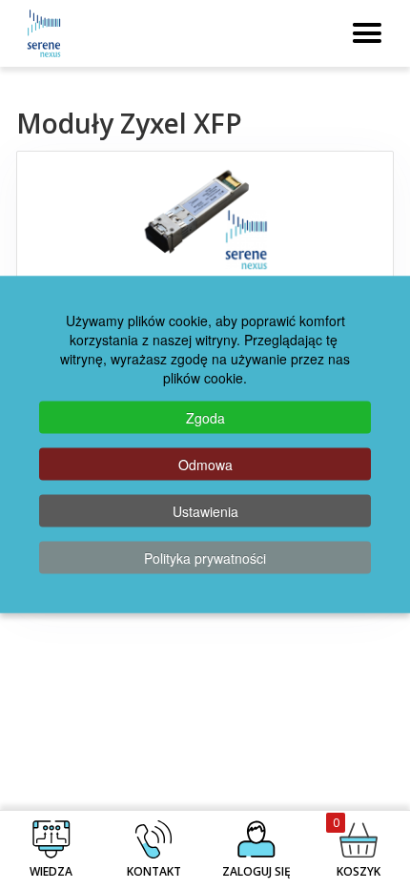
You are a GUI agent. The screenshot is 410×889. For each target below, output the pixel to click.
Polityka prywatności (205, 558)
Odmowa (205, 464)
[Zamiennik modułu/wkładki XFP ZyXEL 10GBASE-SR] (205, 218)
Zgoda (205, 417)
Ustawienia (205, 511)
